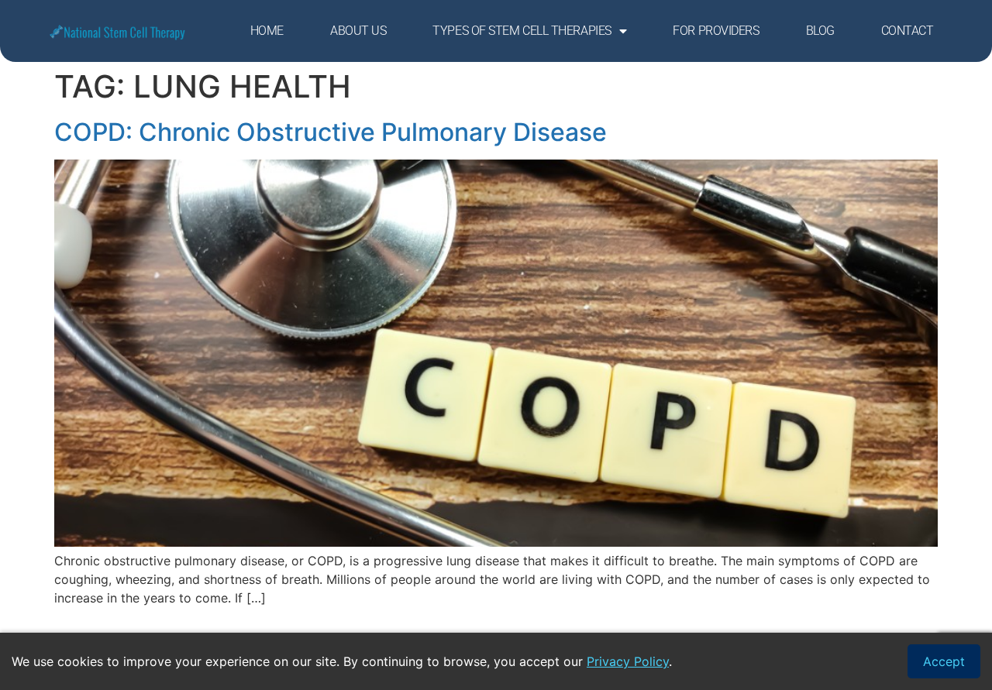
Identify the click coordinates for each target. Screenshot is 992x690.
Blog (820, 30)
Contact (907, 30)
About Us (358, 30)
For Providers (716, 30)
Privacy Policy (628, 661)
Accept (944, 661)
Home (267, 30)
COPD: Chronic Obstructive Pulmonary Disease (330, 132)
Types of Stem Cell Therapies (521, 30)
